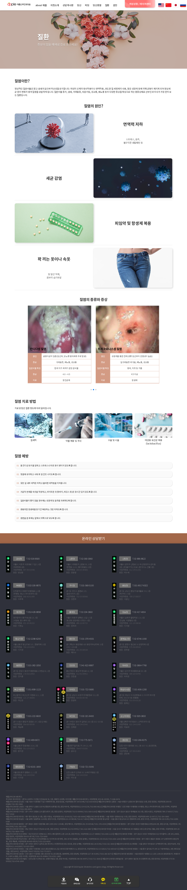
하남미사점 (125, 689)
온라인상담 (76, 883)
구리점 (72, 585)
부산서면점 (19, 689)
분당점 (125, 585)
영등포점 (19, 766)
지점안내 (63, 883)
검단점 (125, 740)
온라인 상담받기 (93, 538)
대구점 (19, 612)
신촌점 (72, 558)
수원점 (19, 716)
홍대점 (72, 612)
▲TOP (128, 881)
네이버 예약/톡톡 (116, 883)
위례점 (72, 689)
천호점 (19, 740)
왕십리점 (19, 638)
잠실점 (125, 612)
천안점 (72, 665)
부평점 (19, 585)
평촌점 (19, 665)
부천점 (72, 716)
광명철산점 (125, 638)
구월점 (72, 766)
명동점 (72, 740)
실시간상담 (90, 883)
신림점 (125, 558)
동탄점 (72, 638)
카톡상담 (103, 883)
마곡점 (125, 665)
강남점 (19, 558)
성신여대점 (125, 716)
